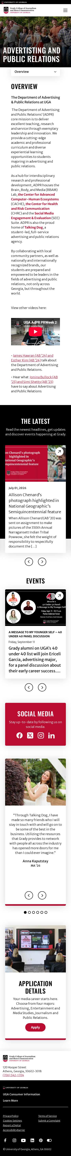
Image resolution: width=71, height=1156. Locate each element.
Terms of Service (47, 1116)
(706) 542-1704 (13, 1075)
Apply (35, 1027)
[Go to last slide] (29, 562)
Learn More (10, 1100)
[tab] (25, 912)
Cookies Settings (12, 1120)
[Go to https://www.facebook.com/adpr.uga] (19, 735)
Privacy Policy (10, 1116)
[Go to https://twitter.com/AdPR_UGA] (30, 735)
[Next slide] (42, 562)
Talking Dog (33, 227)
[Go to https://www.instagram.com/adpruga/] (41, 735)
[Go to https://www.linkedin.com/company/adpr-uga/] (51, 735)
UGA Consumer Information (21, 1094)
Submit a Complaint (49, 1120)
